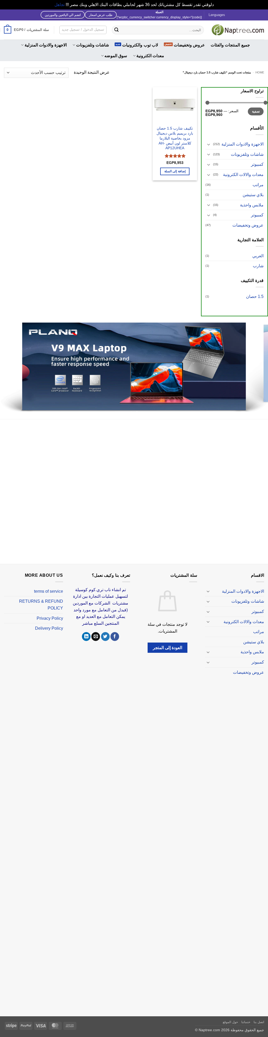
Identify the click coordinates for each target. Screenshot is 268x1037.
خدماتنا (245, 1016)
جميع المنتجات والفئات (230, 45)
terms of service (48, 585)
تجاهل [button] (59, 4)
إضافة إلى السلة (175, 171)
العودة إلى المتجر (167, 641)
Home (259, 72)
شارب (258, 266)
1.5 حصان (255, 296)
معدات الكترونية (150, 56)
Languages (217, 15)
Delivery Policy (49, 622)
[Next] (8, 364)
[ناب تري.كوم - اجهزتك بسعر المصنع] (238, 29)
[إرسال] (116, 29)
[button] (26, 30)
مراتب (258, 185)
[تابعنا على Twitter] (105, 630)
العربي (258, 256)
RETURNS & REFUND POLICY (41, 598)
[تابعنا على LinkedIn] (86, 630)
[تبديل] (208, 144)
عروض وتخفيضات (189, 45)
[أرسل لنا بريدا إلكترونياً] (95, 630)
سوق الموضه (115, 56)
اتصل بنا (259, 1016)
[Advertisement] (134, 486)
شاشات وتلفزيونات (92, 45)
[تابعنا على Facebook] (114, 630)
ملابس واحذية (252, 205)
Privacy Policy (50, 612)
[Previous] (256, 364)
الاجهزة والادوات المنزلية (46, 45)
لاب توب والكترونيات (140, 45)
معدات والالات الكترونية (243, 174)
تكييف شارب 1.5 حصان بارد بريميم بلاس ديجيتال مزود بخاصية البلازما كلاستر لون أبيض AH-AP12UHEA (175, 138)
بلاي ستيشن (253, 195)
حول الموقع (230, 1016)
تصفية (256, 111)
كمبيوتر (257, 164)
